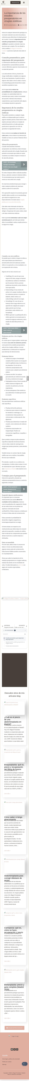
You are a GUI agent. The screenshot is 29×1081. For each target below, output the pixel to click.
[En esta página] (24, 1064)
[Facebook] (12, 1049)
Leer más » (7, 793)
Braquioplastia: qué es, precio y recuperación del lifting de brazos (14, 767)
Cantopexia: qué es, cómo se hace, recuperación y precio (13, 930)
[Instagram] (17, 1049)
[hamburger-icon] (24, 2)
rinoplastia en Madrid (10, 468)
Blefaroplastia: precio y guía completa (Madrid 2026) (14, 987)
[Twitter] (14, 1049)
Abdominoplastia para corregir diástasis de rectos (13, 878)
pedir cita (20, 565)
